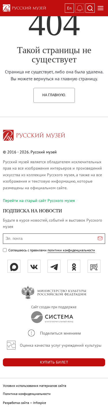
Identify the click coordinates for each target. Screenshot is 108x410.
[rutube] (94, 266)
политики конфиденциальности (71, 250)
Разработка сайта (16, 402)
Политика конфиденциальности (27, 394)
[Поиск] (90, 8)
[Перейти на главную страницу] (34, 136)
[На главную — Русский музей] (32, 8)
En (69, 8)
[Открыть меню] (100, 8)
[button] (54, 333)
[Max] (13, 266)
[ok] (73, 266)
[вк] (34, 266)
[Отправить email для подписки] (100, 239)
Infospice (39, 402)
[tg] (54, 266)
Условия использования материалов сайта (34, 385)
